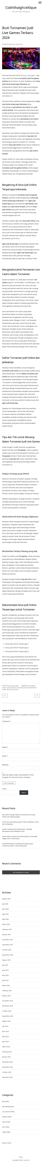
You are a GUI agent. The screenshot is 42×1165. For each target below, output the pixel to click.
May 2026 (5, 914)
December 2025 (7, 940)
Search (4, 789)
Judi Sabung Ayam (8, 1106)
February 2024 (7, 1052)
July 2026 (5, 904)
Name (5, 747)
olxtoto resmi (6, 1143)
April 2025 (5, 980)
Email (5, 756)
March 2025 (6, 985)
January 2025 (6, 996)
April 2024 (5, 1042)
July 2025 (5, 965)
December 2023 (7, 1062)
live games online (22, 687)
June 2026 (5, 909)
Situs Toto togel (29, 75)
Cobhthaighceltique (20, 7)
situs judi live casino (12, 689)
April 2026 (5, 919)
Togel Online (6, 1132)
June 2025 (5, 970)
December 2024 (7, 1001)
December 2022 (7, 1077)
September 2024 (7, 1016)
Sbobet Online (7, 1117)
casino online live (12, 687)
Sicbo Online (6, 1122)
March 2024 (6, 1047)
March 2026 (6, 924)
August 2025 (6, 960)
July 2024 (5, 1026)
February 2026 (7, 929)
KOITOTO (27, 1160)
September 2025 (7, 955)
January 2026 (6, 934)
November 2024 (7, 1006)
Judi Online (5, 1101)
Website (5, 765)
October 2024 (6, 1011)
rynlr (21, 44)
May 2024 (5, 1036)
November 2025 (7, 945)
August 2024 (6, 1021)
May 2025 (5, 975)
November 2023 (7, 1067)
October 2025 (6, 950)
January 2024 (6, 1057)
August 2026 (6, 899)
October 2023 (6, 1072)
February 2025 (7, 991)
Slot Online (5, 1127)
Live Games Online (13, 686)
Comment (6, 721)
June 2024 (5, 1031)
